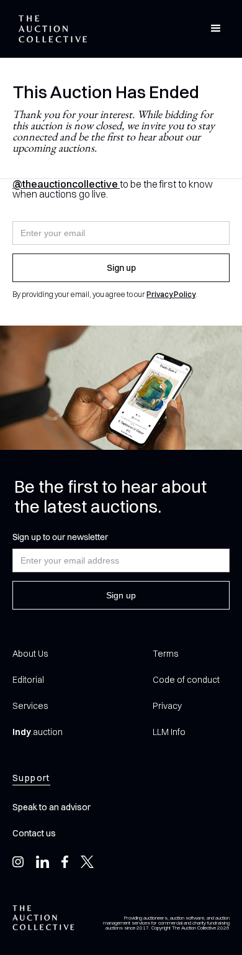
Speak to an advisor (51, 807)
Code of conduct (186, 679)
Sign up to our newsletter (60, 536)
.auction (37, 732)
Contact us (34, 833)
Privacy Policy (170, 294)
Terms (165, 653)
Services (30, 705)
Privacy (167, 705)
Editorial (28, 679)
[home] (49, 28)
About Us (30, 653)
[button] (216, 28)
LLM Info (169, 732)
